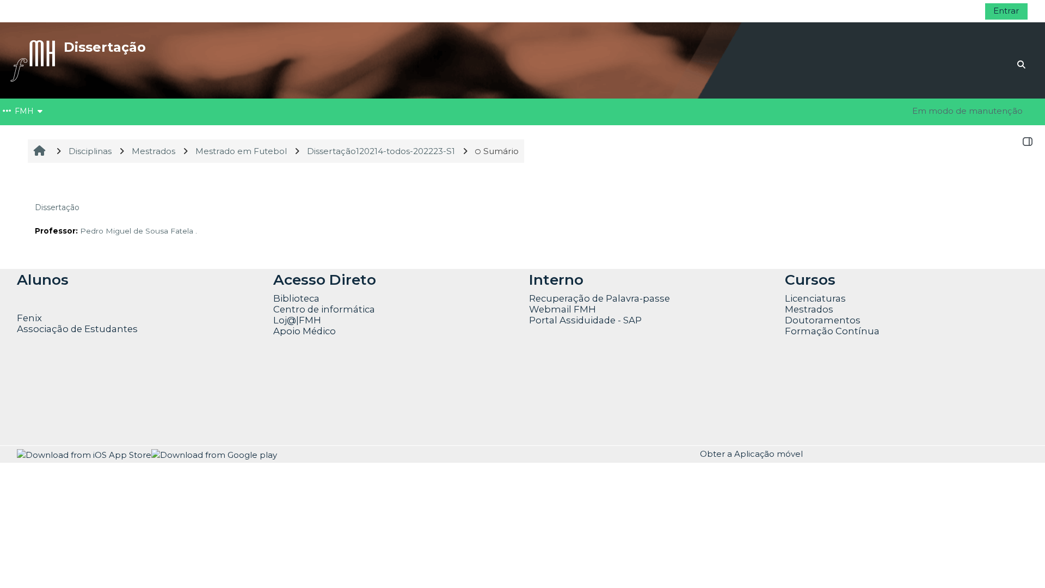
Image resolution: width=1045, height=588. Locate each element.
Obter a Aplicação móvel (751, 454)
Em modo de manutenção (967, 111)
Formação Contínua (832, 331)
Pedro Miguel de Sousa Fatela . (138, 230)
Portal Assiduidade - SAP (585, 320)
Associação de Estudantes (77, 328)
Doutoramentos (822, 320)
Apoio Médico (304, 331)
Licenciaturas (815, 298)
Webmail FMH (562, 309)
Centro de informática (324, 309)
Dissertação (57, 207)
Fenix (30, 318)
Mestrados (809, 309)
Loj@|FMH (297, 320)
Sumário (501, 151)
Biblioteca (296, 298)
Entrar (1006, 10)
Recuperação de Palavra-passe (599, 298)
